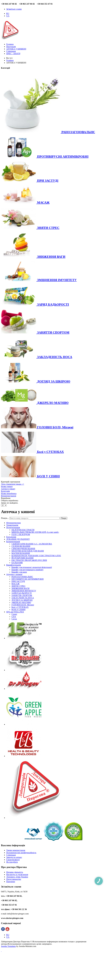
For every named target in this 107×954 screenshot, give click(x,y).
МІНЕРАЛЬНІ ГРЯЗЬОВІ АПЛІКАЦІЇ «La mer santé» (35, 532)
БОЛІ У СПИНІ (18, 609)
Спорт (14, 614)
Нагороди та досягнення (17, 874)
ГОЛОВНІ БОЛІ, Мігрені (22, 605)
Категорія (5, 491)
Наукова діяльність (14, 872)
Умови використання (15, 850)
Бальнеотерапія (13, 541)
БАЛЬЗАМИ (17, 563)
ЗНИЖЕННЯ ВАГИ (20, 588)
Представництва (13, 879)
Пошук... (5, 518)
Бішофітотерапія (13, 565)
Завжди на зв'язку (14, 857)
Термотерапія (12, 525)
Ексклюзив (11, 537)
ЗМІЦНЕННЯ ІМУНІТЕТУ (23, 591)
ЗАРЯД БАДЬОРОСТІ (21, 593)
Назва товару (7, 486)
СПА (13, 616)
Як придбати (12, 862)
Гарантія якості (13, 860)
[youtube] (7, 930)
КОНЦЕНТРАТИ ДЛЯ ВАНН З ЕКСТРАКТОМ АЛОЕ (36, 555)
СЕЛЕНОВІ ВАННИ (20, 546)
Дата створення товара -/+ (12, 484)
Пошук (63, 518)
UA (7, 16)
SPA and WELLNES (15, 612)
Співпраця (11, 855)
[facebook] (3, 930)
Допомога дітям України (17, 877)
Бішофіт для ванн (19, 572)
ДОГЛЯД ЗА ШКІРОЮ (21, 600)
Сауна (14, 619)
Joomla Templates (8, 946)
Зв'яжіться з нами (14, 9)
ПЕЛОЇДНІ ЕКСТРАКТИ (22, 530)
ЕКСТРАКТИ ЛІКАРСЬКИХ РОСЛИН (29, 560)
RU (7, 13)
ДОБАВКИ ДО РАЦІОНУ (18, 539)
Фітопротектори (13, 523)
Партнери (10, 881)
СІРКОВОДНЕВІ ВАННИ (23, 548)
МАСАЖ (15, 584)
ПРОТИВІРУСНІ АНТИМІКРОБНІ (27, 579)
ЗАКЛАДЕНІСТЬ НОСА (22, 598)
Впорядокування (8, 496)
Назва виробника (8, 493)
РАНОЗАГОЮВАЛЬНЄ (22, 577)
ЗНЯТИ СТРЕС (18, 586)
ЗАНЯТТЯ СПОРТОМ (21, 595)
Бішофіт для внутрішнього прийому (27, 570)
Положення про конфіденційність (21, 853)
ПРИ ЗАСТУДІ (18, 581)
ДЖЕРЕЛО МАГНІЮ (21, 602)
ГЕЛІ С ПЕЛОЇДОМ (20, 534)
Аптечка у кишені (14, 574)
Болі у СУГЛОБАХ (20, 607)
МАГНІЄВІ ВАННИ (20, 553)
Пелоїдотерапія (13, 527)
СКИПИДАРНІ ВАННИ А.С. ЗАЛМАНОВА (31, 544)
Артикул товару (8, 489)
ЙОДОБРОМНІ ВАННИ (22, 558)
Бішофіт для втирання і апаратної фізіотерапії (31, 567)
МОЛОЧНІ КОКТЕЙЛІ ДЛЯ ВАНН (27, 551)
